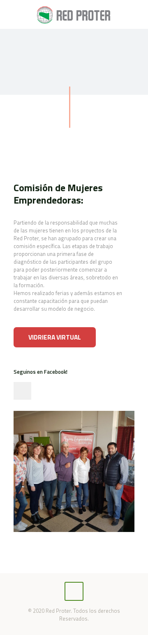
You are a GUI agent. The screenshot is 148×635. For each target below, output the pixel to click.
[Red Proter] (74, 14)
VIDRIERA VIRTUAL (54, 337)
